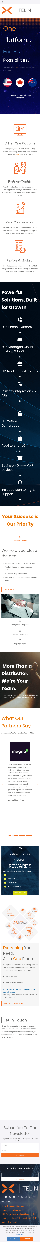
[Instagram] (18, 1196)
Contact (23, 1218)
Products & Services (16, 1206)
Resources (5, 1218)
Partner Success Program (11, 1210)
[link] (20, 75)
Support (15, 1218)
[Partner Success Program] (20, 848)
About (31, 1218)
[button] (2, 2)
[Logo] (16, 10)
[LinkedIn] (6, 1196)
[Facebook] (10, 1196)
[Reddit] (29, 1196)
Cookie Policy (20, 1234)
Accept (27, 1239)
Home (3, 1206)
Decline (13, 1239)
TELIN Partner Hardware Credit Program (16, 1214)
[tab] (20, 539)
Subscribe (20, 1155)
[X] (21, 1196)
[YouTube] (14, 1196)
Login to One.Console (9, 1222)
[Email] (25, 1196)
